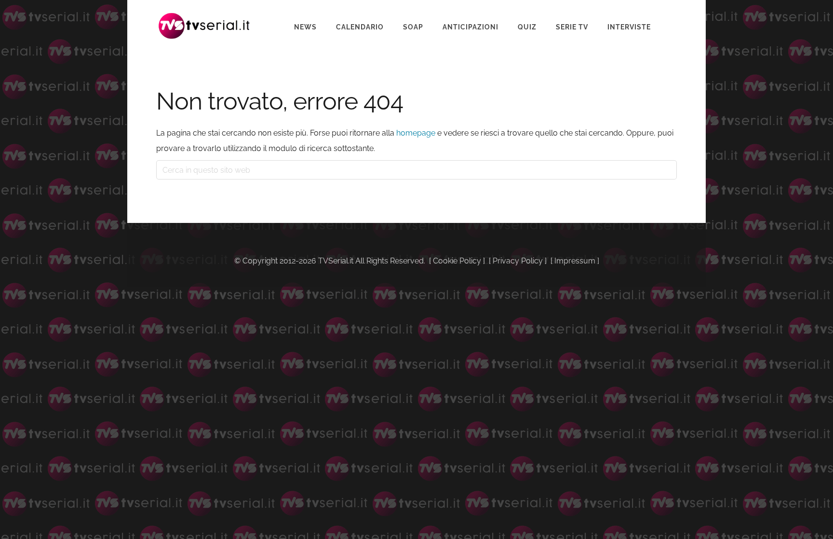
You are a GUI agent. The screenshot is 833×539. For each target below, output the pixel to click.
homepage (415, 133)
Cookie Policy (457, 260)
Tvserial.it (204, 26)
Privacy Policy (518, 260)
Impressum (574, 260)
